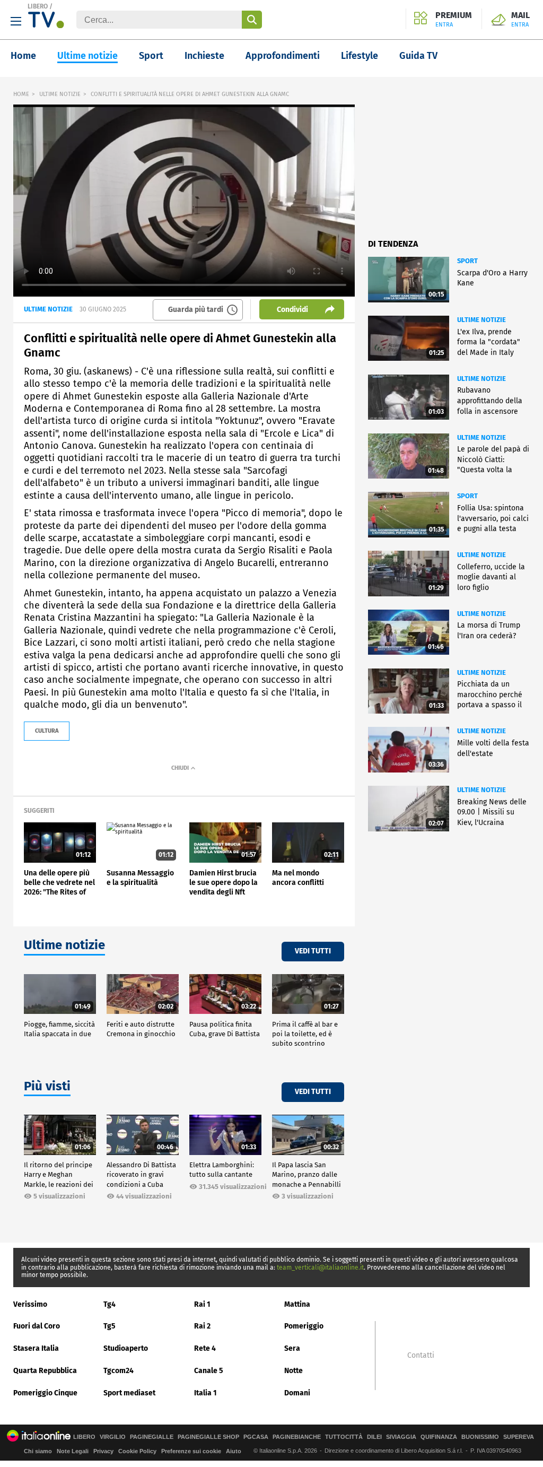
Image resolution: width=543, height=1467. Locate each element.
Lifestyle (359, 56)
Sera (292, 1348)
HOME (21, 94)
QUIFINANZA (439, 1437)
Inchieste (204, 56)
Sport (151, 56)
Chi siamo (38, 1451)
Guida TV (418, 56)
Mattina (297, 1304)
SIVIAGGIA (401, 1437)
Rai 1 (202, 1304)
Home (23, 56)
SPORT (467, 261)
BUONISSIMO (480, 1437)
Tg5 (109, 1326)
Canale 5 (208, 1370)
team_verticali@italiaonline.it (320, 1267)
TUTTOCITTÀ (344, 1437)
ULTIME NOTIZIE (60, 94)
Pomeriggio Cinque (45, 1392)
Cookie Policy (137, 1451)
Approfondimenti (283, 56)
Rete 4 (205, 1348)
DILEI (374, 1437)
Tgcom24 (118, 1370)
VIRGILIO (113, 1437)
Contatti (420, 1355)
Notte (293, 1370)
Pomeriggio (303, 1326)
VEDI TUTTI (313, 951)
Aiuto (233, 1451)
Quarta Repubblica (45, 1370)
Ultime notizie (87, 56)
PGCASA (255, 1437)
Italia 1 (205, 1392)
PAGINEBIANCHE (297, 1437)
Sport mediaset (129, 1392)
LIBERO (38, 6)
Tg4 (109, 1304)
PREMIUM (453, 19)
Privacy (103, 1451)
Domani (297, 1392)
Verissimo (30, 1304)
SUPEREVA (518, 1437)
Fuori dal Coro (36, 1326)
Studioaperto (125, 1348)
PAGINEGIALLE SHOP (208, 1437)
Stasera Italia (36, 1348)
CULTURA (46, 730)
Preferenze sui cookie (191, 1451)
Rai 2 (202, 1326)
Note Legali (73, 1451)
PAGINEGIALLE (151, 1437)
